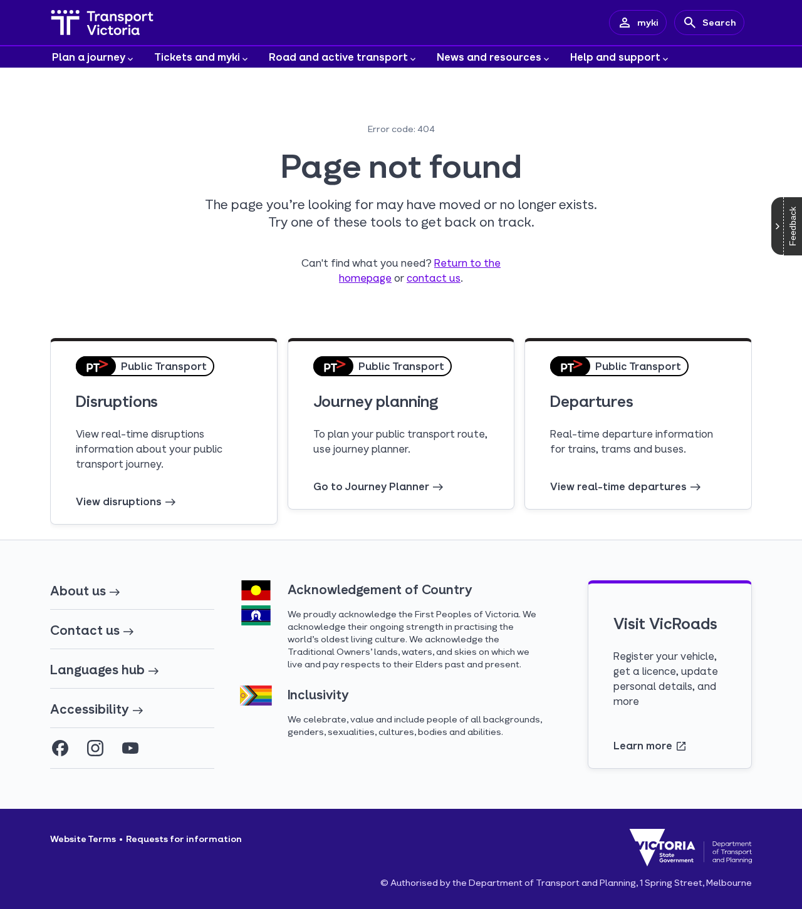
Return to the (467, 263)
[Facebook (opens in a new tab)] (60, 748)
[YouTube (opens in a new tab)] (130, 748)
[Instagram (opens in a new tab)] (95, 748)
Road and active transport (338, 57)
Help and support (615, 57)
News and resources (489, 57)
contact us (434, 278)
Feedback (793, 226)
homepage (365, 278)
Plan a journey (88, 57)
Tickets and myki (197, 57)
